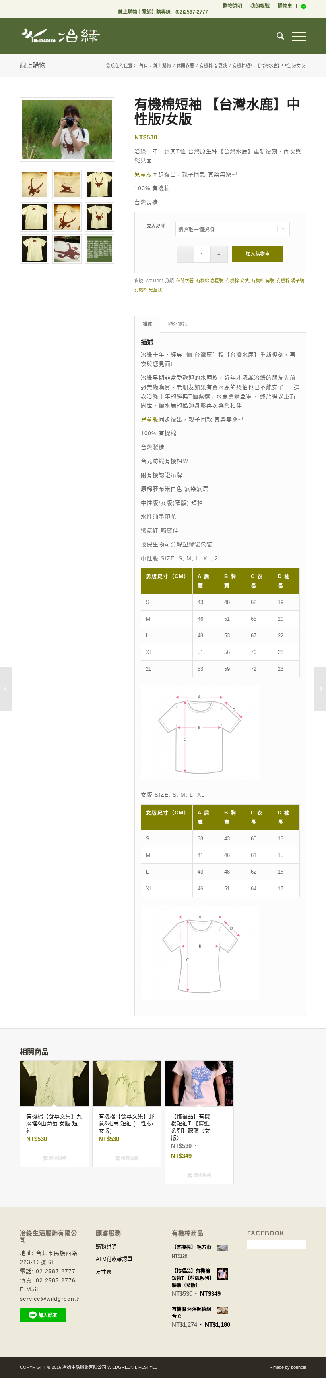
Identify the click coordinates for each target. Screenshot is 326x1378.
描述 (147, 324)
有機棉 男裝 (262, 280)
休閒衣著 (185, 65)
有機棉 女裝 (237, 280)
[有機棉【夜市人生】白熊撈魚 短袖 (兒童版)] (6, 689)
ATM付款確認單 (114, 1259)
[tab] (147, 324)
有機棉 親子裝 (290, 280)
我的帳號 (260, 6)
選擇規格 (57, 1158)
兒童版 (143, 174)
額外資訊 (177, 324)
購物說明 (232, 6)
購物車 (285, 6)
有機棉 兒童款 (148, 290)
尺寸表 (103, 1272)
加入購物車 (258, 254)
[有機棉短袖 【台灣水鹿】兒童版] (320, 689)
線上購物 (127, 12)
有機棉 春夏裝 (213, 65)
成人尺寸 (155, 226)
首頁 (143, 65)
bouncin (298, 1367)
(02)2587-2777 (191, 12)
